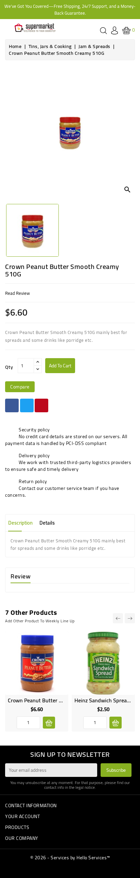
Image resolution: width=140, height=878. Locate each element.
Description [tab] (20, 523)
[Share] (12, 405)
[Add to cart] (49, 723)
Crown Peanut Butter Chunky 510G (49, 700)
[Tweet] (27, 405)
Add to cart (60, 365)
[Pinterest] (41, 405)
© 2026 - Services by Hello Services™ (70, 857)
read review (17, 293)
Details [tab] (47, 523)
